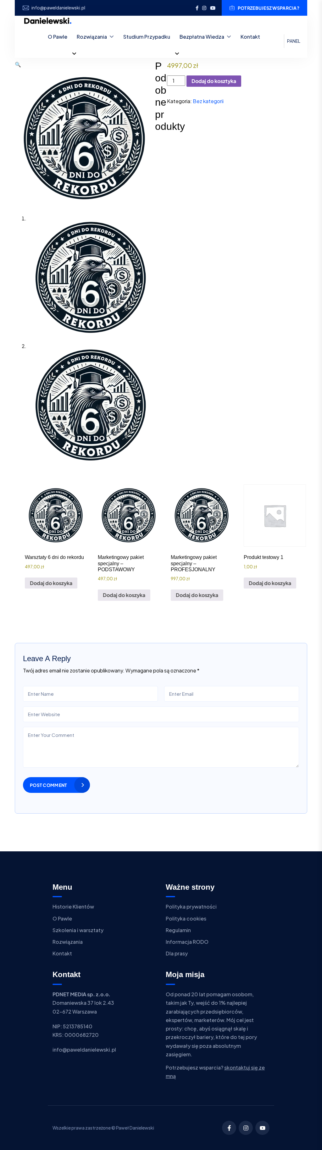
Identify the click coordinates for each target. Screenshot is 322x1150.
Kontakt (250, 36)
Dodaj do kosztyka (214, 81)
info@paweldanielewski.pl (58, 7)
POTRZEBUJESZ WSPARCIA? (268, 8)
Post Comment (48, 785)
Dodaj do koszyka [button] (51, 583)
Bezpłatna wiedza (202, 36)
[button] (18, 64)
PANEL (293, 41)
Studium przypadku (146, 36)
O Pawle (57, 36)
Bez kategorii (208, 101)
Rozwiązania (92, 36)
